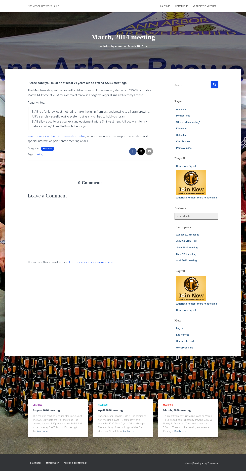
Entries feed (182, 334)
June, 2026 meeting (187, 247)
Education (181, 128)
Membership (181, 6)
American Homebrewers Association (196, 197)
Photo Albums (184, 148)
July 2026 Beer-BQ (186, 241)
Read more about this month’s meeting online (57, 136)
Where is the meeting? (204, 6)
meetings (47, 149)
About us (181, 109)
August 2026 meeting (187, 234)
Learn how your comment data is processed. (92, 262)
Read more (42, 431)
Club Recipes (183, 141)
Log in (179, 328)
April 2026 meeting (186, 260)
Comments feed (185, 341)
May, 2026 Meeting (186, 254)
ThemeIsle (213, 463)
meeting (39, 154)
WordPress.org (184, 347)
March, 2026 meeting (177, 410)
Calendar (165, 6)
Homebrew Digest (186, 166)
